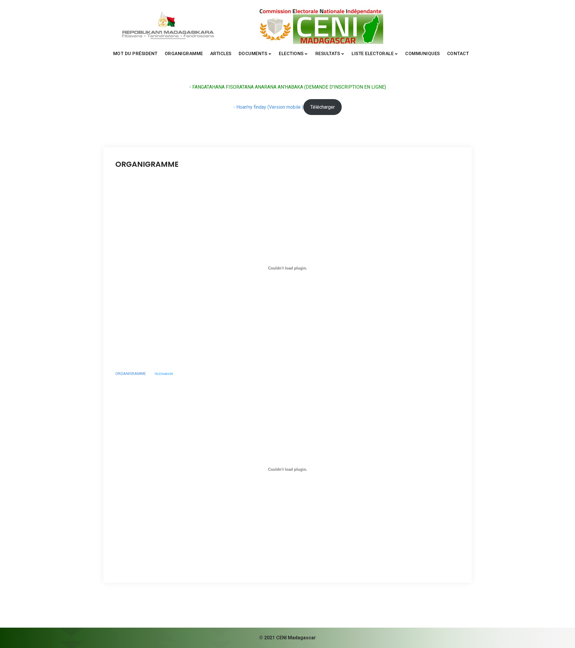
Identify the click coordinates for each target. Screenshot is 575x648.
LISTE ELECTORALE (373, 53)
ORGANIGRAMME (184, 53)
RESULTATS (327, 53)
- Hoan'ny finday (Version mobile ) (268, 107)
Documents (253, 53)
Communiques (422, 53)
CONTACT (458, 53)
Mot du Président (135, 53)
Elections (291, 53)
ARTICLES (220, 53)
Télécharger (322, 107)
